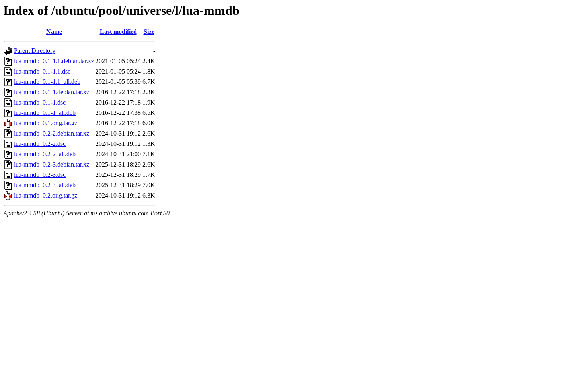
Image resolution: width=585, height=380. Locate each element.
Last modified (118, 31)
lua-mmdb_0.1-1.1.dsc (42, 71)
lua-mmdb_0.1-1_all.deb (45, 112)
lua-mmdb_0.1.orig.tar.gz (45, 123)
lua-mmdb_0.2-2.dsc (40, 143)
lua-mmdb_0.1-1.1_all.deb (47, 81)
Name (54, 31)
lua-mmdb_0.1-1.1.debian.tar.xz (54, 61)
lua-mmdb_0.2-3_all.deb (45, 185)
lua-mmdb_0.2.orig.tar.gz (45, 195)
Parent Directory (34, 50)
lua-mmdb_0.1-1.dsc (40, 102)
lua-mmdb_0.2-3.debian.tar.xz (51, 164)
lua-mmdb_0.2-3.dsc (40, 174)
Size (149, 31)
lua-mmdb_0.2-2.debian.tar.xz (51, 133)
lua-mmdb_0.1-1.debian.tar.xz (51, 92)
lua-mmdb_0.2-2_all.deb (45, 154)
